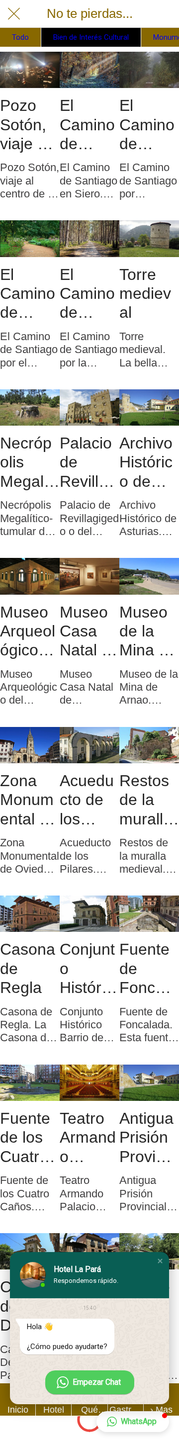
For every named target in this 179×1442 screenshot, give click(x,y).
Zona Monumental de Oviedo (28, 800)
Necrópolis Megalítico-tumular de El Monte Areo (28, 462)
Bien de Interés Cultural (91, 37)
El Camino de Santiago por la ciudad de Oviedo (87, 294)
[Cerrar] (14, 14)
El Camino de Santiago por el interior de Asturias (29, 294)
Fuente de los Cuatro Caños (25, 1137)
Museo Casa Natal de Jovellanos (89, 631)
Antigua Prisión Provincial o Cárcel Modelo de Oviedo (147, 1137)
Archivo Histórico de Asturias (148, 462)
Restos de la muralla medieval (145, 800)
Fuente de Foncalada (148, 968)
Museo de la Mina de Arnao (148, 631)
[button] (160, 1261)
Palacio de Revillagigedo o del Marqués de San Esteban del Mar (89, 462)
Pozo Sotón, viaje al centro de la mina (25, 124)
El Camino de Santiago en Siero (87, 124)
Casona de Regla (27, 968)
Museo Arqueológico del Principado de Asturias (29, 631)
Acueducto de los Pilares (87, 800)
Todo (20, 37)
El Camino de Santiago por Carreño (148, 124)
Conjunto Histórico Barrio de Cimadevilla (88, 968)
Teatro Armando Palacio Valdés (88, 1137)
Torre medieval (145, 294)
